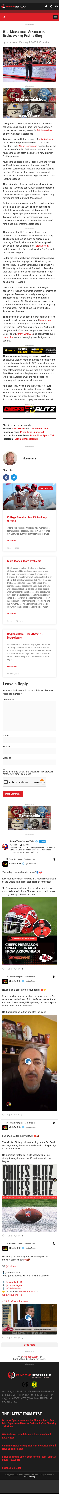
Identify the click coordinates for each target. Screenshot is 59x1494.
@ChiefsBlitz (31, 864)
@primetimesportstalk (26, 439)
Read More (12, 541)
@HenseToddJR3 (14, 1282)
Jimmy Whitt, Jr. (24, 334)
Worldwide (44, 42)
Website (7, 758)
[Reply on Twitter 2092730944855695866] (4, 1236)
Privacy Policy (29, 1477)
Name (6, 735)
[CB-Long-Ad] (29, 411)
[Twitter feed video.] (29, 1063)
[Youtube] (56, 6)
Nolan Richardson (28, 146)
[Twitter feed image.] (29, 931)
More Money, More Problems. (24, 561)
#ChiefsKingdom (19, 1301)
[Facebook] (51, 6)
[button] (55, 17)
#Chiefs (6, 1301)
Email (6, 747)
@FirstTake (11, 1266)
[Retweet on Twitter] (7, 859)
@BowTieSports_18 (12, 1295)
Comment (8, 699)
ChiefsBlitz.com (30, 1356)
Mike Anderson (46, 139)
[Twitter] (46, 6)
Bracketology (42, 245)
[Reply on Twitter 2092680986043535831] (4, 1338)
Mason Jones (46, 320)
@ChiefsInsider (13, 1288)
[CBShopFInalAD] (29, 116)
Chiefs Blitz (15, 863)
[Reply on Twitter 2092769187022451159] (4, 969)
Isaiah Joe (8, 337)
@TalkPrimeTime (39, 428)
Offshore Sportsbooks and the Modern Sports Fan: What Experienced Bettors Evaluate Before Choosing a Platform (29, 1423)
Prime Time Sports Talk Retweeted (22, 859)
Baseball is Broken (11, 1467)
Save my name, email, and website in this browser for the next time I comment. (28, 773)
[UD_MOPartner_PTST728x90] (29, 353)
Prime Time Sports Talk (32, 432)
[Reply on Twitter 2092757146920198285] (4, 1115)
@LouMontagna (14, 1285)
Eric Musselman (45, 130)
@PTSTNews (18, 428)
